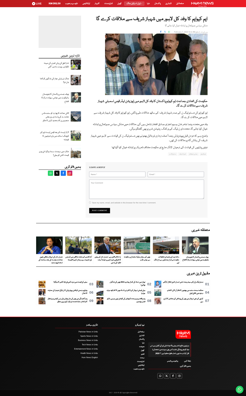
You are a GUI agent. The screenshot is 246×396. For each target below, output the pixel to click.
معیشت (141, 346)
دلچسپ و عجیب (71, 3)
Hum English (54, 3)
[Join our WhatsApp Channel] (239, 389)
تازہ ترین (168, 3)
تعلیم (142, 354)
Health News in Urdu (89, 353)
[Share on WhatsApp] (169, 32)
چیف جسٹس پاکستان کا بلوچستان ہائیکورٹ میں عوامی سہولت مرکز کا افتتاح (55, 98)
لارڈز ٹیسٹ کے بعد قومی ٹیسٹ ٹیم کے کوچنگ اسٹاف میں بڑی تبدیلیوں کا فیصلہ (54, 136)
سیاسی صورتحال (193, 154)
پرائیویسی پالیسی (172, 361)
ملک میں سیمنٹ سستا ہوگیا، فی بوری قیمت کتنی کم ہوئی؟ (54, 153)
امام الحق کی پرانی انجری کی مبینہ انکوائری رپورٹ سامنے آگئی (56, 65)
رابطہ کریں (187, 361)
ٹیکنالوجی (86, 3)
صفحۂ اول (180, 3)
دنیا (148, 3)
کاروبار (97, 3)
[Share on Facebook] (161, 32)
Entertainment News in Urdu (86, 349)
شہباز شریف (182, 154)
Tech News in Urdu (90, 344)
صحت (142, 357)
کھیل (119, 3)
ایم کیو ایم (203, 154)
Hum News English (90, 357)
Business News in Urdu (88, 340)
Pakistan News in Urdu (88, 332)
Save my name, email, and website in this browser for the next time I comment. (124, 203)
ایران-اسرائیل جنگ (133, 3)
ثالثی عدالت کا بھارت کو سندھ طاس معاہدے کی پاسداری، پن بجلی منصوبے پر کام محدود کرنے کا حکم (55, 117)
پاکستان (157, 3)
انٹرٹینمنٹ (108, 3)
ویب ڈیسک (204, 32)
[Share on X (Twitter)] (165, 32)
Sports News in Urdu (89, 336)
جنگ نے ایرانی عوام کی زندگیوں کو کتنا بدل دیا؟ (54, 80)
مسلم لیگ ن (172, 154)
